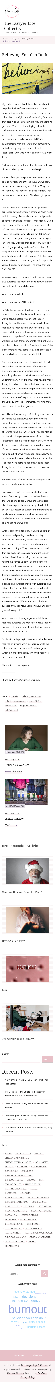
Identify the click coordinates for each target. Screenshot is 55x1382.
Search (5, 1053)
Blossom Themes (15, 1373)
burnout (22, 1166)
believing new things (31, 696)
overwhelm (11, 1214)
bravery (9, 1166)
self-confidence (14, 1223)
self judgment (11, 710)
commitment (38, 1166)
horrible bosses (14, 1197)
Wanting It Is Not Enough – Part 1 (22, 892)
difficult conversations (19, 1175)
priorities (10, 1219)
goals (33, 1188)
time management (40, 1236)
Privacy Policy (27, 1377)
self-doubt (33, 1223)
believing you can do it (15, 701)
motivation (44, 1206)
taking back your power (38, 1232)
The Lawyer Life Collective (19, 26)
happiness (11, 1192)
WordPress (41, 1373)
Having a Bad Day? (13, 940)
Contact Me (18, 1355)
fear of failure (35, 701)
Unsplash (35, 679)
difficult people (14, 1179)
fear (41, 1179)
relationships (28, 1219)
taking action (13, 1232)
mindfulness (10, 705)
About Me (37, 1355)
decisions (27, 1170)
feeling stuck (33, 1184)
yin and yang (12, 1245)
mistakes (28, 1206)
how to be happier (38, 1197)
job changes (39, 1201)
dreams (31, 1179)
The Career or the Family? (18, 1038)
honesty (25, 1192)
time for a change (15, 1236)
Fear (4, 990)
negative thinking (28, 705)
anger (8, 1153)
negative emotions (16, 1210)
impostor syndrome (16, 1201)
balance (39, 1153)
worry (32, 1241)
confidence (11, 1170)
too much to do (14, 1241)
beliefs (15, 696)
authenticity (23, 1153)
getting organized (15, 1188)
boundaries (42, 1162)
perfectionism (29, 1214)
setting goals (33, 1228)
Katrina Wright (19, 679)
